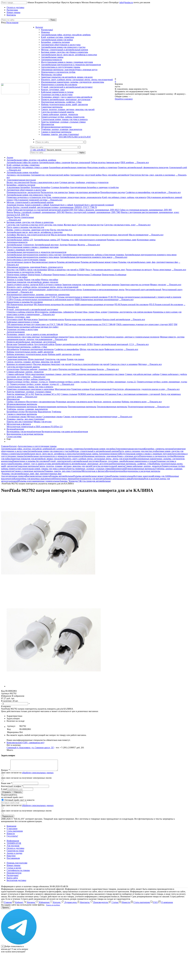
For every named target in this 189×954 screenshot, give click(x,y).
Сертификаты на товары (18, 870)
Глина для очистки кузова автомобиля (86, 337)
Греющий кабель (25, 344)
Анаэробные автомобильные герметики (68, 167)
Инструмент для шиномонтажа (40, 401)
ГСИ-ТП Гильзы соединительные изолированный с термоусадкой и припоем (144, 297)
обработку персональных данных (38, 772)
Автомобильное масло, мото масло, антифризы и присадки (69, 54)
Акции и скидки (14, 853)
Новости (11, 833)
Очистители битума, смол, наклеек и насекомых (152, 175)
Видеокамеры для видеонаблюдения (24, 431)
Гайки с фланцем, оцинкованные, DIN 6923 (98, 210)
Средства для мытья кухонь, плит (120, 225)
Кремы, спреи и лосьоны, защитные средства (28, 230)
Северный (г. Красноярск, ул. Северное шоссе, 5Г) (30, 747)
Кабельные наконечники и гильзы (57, 92)
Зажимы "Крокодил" (69, 481)
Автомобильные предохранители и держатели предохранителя (71, 64)
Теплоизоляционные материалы (112, 406)
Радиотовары (138, 478)
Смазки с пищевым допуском (20, 249)
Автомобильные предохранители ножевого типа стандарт (34, 254)
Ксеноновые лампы (146, 239)
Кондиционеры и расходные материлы (25, 434)
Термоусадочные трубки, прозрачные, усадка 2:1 (113, 382)
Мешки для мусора (42, 421)
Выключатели (44, 411)
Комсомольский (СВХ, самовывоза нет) (25, 742)
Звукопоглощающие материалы (52, 406)
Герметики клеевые (80, 389)
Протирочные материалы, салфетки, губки (61, 102)
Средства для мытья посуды (90, 225)
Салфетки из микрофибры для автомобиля (146, 192)
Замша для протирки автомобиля (84, 192)
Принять (5, 908)
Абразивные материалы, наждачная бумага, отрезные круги (69, 69)
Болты (10, 207)
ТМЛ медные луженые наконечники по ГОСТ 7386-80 (90, 324)
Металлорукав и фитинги (19, 424)
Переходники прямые (17, 274)
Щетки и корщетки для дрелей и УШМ (66, 269)
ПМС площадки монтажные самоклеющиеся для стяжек (97, 374)
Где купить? (12, 836)
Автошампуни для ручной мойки (86, 175)
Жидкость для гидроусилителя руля (33, 235)
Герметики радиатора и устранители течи (26, 197)
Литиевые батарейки (40, 187)
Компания (11, 826)
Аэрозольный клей (178, 167)
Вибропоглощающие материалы (22, 406)
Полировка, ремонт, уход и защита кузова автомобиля (66, 97)
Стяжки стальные (69, 394)
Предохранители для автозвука (90, 478)
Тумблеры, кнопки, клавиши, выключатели (61, 129)
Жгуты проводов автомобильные (95, 481)
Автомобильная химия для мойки (57, 39)
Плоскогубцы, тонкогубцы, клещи (91, 312)
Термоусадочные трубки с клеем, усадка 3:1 (69, 382)
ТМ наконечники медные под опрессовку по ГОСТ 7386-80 (35, 324)
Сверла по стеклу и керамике (124, 364)
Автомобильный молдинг (46, 244)
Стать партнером (15, 831)
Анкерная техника (15, 205)
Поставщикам (13, 858)
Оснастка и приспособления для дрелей (90, 364)
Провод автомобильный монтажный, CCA (114, 344)
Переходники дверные (65, 478)
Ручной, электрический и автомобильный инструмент (67, 87)
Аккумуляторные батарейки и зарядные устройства (94, 187)
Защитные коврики (110, 284)
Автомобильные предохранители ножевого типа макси (86, 257)
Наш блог (11, 855)
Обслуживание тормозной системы (30, 200)
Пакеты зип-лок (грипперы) (20, 421)
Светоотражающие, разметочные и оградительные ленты (55, 289)
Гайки (9, 210)
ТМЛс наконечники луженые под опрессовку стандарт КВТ (144, 324)
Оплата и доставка (15, 848)
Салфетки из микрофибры (66, 349)
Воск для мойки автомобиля (115, 175)
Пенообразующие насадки (112, 192)
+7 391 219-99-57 (38, 150)
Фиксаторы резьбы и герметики (102, 167)
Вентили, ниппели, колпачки (107, 401)
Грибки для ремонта (16, 401)
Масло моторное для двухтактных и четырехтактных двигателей (97, 235)
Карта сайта (12, 878)
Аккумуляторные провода (19, 262)
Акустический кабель (44, 344)
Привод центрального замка (118, 478)
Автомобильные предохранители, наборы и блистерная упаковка (93, 254)
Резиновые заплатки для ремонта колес (74, 401)
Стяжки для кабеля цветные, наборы (142, 374)
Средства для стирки (53, 225)
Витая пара (12, 344)
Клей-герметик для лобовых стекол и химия (27, 167)
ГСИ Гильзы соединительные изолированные (28, 297)
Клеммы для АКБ (161, 476)
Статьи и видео (14, 868)
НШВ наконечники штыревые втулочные (94, 304)
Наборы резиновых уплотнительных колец (27, 354)
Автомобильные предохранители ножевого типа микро (33, 257)
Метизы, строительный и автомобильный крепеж (64, 49)
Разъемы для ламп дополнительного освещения (83, 239)
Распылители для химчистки (54, 192)
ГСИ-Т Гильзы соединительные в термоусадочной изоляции (79, 297)
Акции (10, 157)
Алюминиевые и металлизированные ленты (103, 289)
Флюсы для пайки (49, 279)
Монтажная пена (63, 389)
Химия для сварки (75, 359)
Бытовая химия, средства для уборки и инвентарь (64, 52)
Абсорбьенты (13, 349)
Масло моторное (58, 235)
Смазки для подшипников (75, 416)
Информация (13, 841)
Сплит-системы (14, 436)
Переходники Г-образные (64, 274)
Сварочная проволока (17, 359)
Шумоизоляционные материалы (56, 127)
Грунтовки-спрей (15, 319)
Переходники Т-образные (89, 274)
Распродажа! (47, 30)
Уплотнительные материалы (141, 406)
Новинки (45, 32)
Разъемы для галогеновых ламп (121, 239)
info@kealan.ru (126, 2)
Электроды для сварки (55, 359)
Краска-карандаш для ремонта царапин (83, 319)
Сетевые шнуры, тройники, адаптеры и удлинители (83, 182)
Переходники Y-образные (40, 274)
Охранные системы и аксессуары (57, 94)
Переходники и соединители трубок (58, 72)
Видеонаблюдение (15, 429)
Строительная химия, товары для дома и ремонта (64, 119)
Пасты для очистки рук (61, 230)
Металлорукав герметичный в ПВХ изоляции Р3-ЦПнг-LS (35, 426)
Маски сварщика (88, 369)
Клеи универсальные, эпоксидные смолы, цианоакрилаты (74, 197)
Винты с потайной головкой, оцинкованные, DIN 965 (39, 212)
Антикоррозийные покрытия (54, 337)
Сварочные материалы (52, 107)
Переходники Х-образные (114, 274)
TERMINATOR (14, 843)
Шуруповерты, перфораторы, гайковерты (54, 312)
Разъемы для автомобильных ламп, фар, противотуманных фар (148, 262)
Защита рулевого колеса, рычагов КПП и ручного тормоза (34, 284)
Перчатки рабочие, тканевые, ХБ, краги (39, 369)
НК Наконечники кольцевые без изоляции (54, 304)
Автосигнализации (16, 332)
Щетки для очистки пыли (92, 349)
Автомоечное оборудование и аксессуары (61, 44)
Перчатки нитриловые (69, 369)
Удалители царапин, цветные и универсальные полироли (132, 337)
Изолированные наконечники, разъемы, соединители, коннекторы (72, 82)
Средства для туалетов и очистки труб (25, 225)
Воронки (72, 244)
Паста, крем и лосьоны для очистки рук (25, 227)
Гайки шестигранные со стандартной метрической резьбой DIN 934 (45, 210)
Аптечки (63, 244)
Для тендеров (13, 846)
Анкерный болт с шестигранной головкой (94, 205)
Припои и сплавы (15, 279)
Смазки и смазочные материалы (56, 132)
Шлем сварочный (36, 359)
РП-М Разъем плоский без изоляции (131, 304)
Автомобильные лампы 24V (47, 239)
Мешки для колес (158, 284)
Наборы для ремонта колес (134, 401)
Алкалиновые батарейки (18, 187)
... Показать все (141, 162)
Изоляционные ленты (17, 289)
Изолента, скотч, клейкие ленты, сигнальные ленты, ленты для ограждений (77, 79)
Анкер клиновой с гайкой (37, 205)
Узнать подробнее (53, 905)
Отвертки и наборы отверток (20, 312)
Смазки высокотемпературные (102, 416)
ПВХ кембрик (127, 162)
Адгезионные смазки (17, 416)
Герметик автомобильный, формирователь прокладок (143, 167)
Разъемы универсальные (122, 476)
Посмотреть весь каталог (75, 137)
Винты (10, 212)
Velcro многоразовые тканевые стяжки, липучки (48, 374)
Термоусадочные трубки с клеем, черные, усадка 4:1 (34, 384)
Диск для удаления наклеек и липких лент (105, 269)
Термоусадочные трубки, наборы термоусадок (63, 117)
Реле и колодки (151, 478)
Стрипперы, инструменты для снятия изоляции (130, 312)
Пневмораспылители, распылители (23, 192)
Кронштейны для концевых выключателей (34, 478)
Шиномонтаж (47, 124)
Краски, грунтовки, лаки (53, 89)
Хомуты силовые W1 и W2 (47, 394)
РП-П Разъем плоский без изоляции (166, 304)
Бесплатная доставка (16, 880)
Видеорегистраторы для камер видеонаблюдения (65, 431)
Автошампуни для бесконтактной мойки (50, 175)
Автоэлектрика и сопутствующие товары (60, 67)
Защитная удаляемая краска (51, 319)
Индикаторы (31, 411)
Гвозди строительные (24, 217)
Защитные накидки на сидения (134, 284)
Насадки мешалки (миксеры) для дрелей (52, 364)
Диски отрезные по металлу (139, 269)
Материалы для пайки (51, 74)
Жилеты (81, 244)
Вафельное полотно (113, 349)
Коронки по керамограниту (20, 364)
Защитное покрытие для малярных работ (81, 284)
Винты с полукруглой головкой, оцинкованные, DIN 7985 (93, 212)
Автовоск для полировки (18, 175)
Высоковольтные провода (44, 262)
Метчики (142, 364)
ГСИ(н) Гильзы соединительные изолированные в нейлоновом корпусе (40, 299)
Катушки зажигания (143, 476)
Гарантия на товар (15, 850)
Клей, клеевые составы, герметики (57, 37)
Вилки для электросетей (18, 182)
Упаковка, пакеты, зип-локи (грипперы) (60, 134)
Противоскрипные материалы (82, 406)
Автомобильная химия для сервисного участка (63, 47)
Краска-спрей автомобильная (116, 319)
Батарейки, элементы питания (55, 42)
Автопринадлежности (51, 59)
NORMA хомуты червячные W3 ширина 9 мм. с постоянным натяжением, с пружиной (119, 394)
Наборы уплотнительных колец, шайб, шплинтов (64, 104)
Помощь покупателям (17, 863)
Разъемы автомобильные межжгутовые (99, 262)
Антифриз (11, 235)
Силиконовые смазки (52, 416)
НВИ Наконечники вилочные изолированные (97, 299)
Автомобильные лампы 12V (20, 239)
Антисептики (13, 369)
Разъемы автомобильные (68, 262)
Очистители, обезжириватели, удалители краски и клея (138, 389)
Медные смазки (34, 416)
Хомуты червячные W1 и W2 (20, 394)
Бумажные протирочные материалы (37, 349)
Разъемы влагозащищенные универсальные (39, 481)
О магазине (12, 828)
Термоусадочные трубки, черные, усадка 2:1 (27, 382)
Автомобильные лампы (52, 57)
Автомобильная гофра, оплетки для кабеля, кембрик (66, 34)
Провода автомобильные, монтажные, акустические (65, 99)
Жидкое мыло (70, 225)
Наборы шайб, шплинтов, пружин (64, 354)
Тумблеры (56, 411)
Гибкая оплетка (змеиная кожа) (105, 162)
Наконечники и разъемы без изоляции (59, 84)
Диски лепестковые (162, 269)
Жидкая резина (31, 319)
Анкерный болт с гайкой (61, 205)
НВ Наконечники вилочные (20, 304)
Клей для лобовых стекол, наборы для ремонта (124, 197)
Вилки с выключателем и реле (44, 182)
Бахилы (100, 369)
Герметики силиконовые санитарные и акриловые (30, 389)
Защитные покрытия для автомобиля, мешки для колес (67, 77)
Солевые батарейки (60, 187)
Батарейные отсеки (16, 411)
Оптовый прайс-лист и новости (19, 800)
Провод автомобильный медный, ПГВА (74, 344)
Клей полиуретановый (101, 389)
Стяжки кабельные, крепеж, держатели (59, 114)
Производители (14, 873)
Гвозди (10, 217)
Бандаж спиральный (80, 162)
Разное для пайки (32, 279)
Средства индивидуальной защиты (57, 112)
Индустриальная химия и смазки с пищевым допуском (67, 62)
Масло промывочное (138, 235)
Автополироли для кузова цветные (23, 337)
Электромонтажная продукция (21, 180)
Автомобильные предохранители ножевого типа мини (151, 254)
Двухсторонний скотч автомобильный (143, 289)
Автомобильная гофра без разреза (22, 162)
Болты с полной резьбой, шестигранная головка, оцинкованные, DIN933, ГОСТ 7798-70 (55, 207)
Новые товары (13, 865)
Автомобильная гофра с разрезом (54, 162)
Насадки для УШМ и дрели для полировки (27, 269)
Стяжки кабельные (15, 374)
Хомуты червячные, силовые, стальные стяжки (63, 122)
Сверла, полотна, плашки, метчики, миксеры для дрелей (67, 109)
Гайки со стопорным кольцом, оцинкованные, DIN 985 (146, 210)
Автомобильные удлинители (20, 244)
